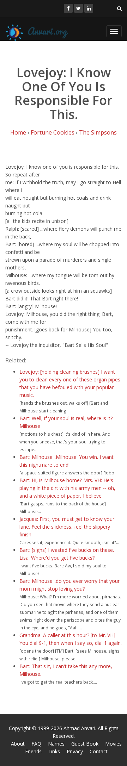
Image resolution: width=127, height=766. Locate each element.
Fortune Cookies (52, 132)
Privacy (75, 751)
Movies (113, 743)
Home (18, 132)
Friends (33, 751)
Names (56, 743)
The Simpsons (98, 132)
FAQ (36, 743)
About (18, 743)
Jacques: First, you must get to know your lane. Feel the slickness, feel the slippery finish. (66, 527)
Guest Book (84, 743)
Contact (99, 751)
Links (54, 751)
